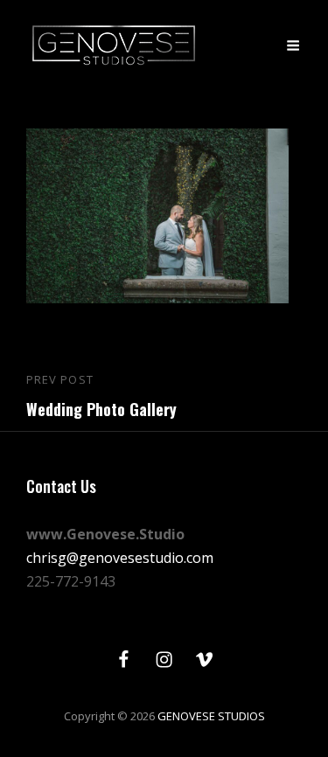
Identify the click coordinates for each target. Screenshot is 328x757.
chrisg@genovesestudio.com (119, 557)
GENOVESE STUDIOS (211, 716)
